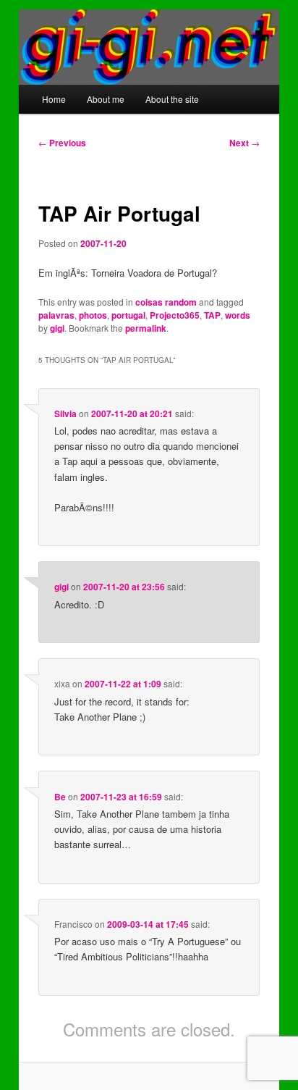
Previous (62, 142)
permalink (145, 328)
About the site (172, 99)
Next (244, 142)
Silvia (65, 413)
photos (93, 315)
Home (54, 99)
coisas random (166, 302)
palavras (56, 315)
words (237, 315)
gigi (57, 328)
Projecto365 (175, 315)
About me (105, 99)
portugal (128, 315)
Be (60, 796)
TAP (212, 315)
